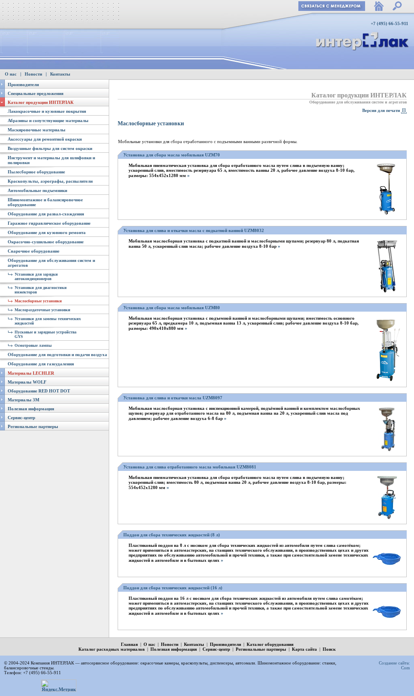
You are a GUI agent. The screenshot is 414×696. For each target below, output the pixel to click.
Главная (129, 644)
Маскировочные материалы (36, 129)
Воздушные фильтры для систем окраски (50, 148)
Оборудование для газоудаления (41, 363)
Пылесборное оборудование (36, 171)
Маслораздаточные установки (42, 310)
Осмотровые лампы (33, 345)
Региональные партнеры (33, 426)
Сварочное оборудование (33, 251)
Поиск (329, 649)
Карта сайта (304, 649)
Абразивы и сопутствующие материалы (48, 120)
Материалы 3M (23, 399)
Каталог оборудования (270, 644)
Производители (23, 84)
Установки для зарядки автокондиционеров (36, 276)
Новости (33, 74)
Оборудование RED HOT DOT (39, 390)
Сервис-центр (21, 417)
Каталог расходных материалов (111, 649)
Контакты (60, 74)
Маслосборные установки (38, 301)
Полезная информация (31, 408)
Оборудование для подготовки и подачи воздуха (57, 354)
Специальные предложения (35, 93)
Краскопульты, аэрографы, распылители (50, 181)
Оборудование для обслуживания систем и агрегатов (358, 102)
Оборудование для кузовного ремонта (47, 232)
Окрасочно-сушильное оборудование (46, 241)
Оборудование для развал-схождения (46, 213)
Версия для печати (381, 110)
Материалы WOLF (27, 382)
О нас (11, 74)
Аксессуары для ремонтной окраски (45, 139)
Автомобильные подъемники (37, 190)
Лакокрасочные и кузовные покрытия (47, 111)
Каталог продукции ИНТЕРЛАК (41, 102)
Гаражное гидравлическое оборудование (49, 223)
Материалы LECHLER (31, 373)
